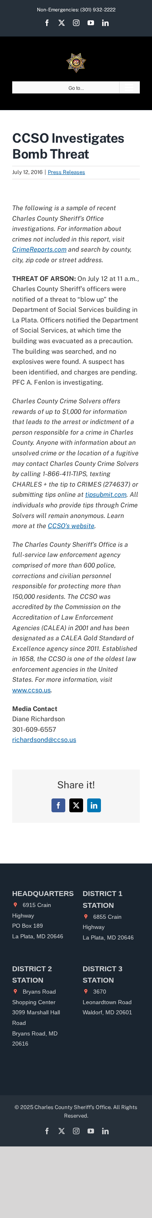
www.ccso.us (31, 690)
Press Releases (66, 172)
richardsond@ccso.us (44, 740)
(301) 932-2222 (98, 10)
